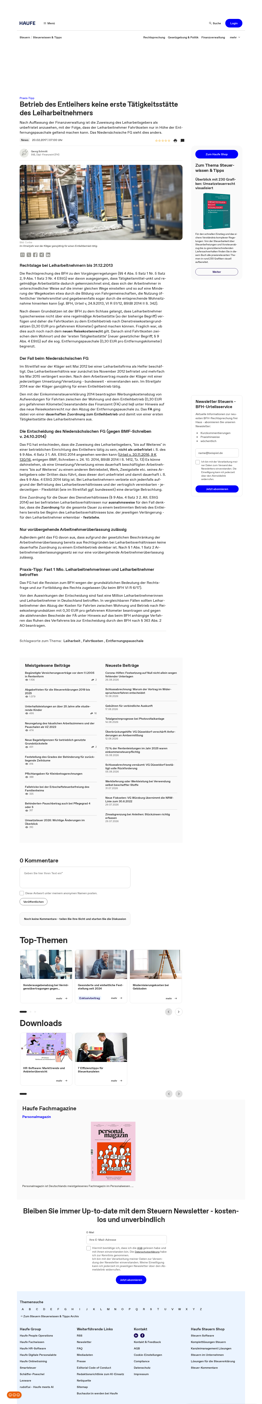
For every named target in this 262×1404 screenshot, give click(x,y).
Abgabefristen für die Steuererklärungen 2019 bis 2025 (57, 691)
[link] (25, 37)
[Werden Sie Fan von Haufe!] (142, 1335)
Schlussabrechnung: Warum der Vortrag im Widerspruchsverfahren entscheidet (138, 691)
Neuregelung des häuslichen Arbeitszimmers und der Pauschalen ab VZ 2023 (59, 725)
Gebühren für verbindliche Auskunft (129, 706)
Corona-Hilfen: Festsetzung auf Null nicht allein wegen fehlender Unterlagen (141, 674)
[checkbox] (22, 893)
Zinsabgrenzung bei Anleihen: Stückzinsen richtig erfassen (137, 816)
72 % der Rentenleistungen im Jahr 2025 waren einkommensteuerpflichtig (136, 750)
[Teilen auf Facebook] (35, 255)
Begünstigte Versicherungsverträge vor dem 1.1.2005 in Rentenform (59, 674)
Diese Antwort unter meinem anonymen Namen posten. (61, 893)
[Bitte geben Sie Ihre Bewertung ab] (168, 141)
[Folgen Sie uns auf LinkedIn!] (136, 1335)
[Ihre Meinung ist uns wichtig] (14, 1395)
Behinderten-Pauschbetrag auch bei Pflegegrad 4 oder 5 (57, 805)
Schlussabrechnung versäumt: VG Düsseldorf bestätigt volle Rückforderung (139, 766)
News (25, 140)
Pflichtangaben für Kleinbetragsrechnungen (53, 773)
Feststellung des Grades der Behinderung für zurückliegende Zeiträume (60, 758)
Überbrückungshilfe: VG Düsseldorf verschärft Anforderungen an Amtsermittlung (140, 733)
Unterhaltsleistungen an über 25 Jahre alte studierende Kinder (58, 708)
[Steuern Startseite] (28, 23)
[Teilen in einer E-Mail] (22, 255)
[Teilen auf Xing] (42, 255)
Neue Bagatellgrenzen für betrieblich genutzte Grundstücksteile (55, 741)
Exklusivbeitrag (89, 998)
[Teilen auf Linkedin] (48, 255)
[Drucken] (175, 140)
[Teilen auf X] (29, 255)
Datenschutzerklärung (147, 1252)
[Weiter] (179, 1012)
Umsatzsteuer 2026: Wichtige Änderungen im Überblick (55, 821)
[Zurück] (168, 1011)
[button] (233, 23)
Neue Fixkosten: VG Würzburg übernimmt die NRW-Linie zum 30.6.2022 (139, 799)
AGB (139, 1248)
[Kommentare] (182, 140)
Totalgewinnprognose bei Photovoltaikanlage (134, 718)
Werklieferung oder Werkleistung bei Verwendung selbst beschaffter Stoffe (137, 783)
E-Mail (90, 1232)
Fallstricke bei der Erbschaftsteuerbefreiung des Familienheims (57, 788)
